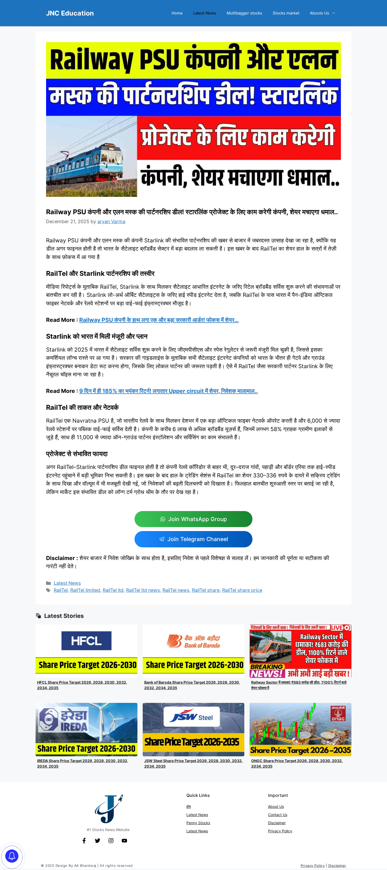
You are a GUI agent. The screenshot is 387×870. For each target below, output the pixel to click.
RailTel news (175, 590)
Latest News (204, 13)
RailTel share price (242, 590)
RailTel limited (85, 590)
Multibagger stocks (244, 13)
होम (188, 806)
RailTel (61, 590)
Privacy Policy (280, 831)
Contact (275, 814)
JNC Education (70, 13)
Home (177, 13)
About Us (276, 806)
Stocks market (286, 13)
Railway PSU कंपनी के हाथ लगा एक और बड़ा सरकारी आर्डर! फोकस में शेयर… (159, 320)
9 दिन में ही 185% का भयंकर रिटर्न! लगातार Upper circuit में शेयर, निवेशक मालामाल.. (168, 391)
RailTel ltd (113, 590)
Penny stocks (198, 823)
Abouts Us (319, 13)
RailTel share (206, 590)
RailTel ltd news (143, 590)
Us (285, 814)
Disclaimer (277, 823)
